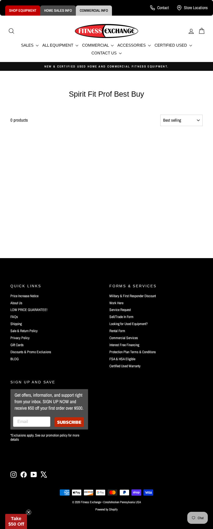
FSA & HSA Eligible (122, 359)
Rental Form (117, 330)
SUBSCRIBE (69, 422)
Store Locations (196, 7)
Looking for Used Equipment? (128, 323)
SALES (28, 45)
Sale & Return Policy (24, 330)
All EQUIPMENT (58, 45)
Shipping (16, 323)
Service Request (120, 309)
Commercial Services (123, 337)
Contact (163, 7)
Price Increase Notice (24, 296)
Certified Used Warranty (125, 366)
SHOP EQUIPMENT (22, 10)
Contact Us (104, 53)
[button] (16, 521)
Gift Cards (17, 345)
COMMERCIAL (96, 45)
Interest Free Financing (124, 345)
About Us (16, 303)
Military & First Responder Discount (132, 296)
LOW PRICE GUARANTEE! (28, 309)
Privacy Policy (20, 337)
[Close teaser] (28, 512)
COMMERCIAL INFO (94, 10)
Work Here (116, 303)
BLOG (14, 359)
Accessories (132, 45)
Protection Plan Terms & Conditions (132, 352)
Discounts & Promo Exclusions (30, 352)
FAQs (14, 316)
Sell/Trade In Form (121, 316)
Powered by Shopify (106, 509)
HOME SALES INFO (58, 10)
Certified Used (171, 45)
